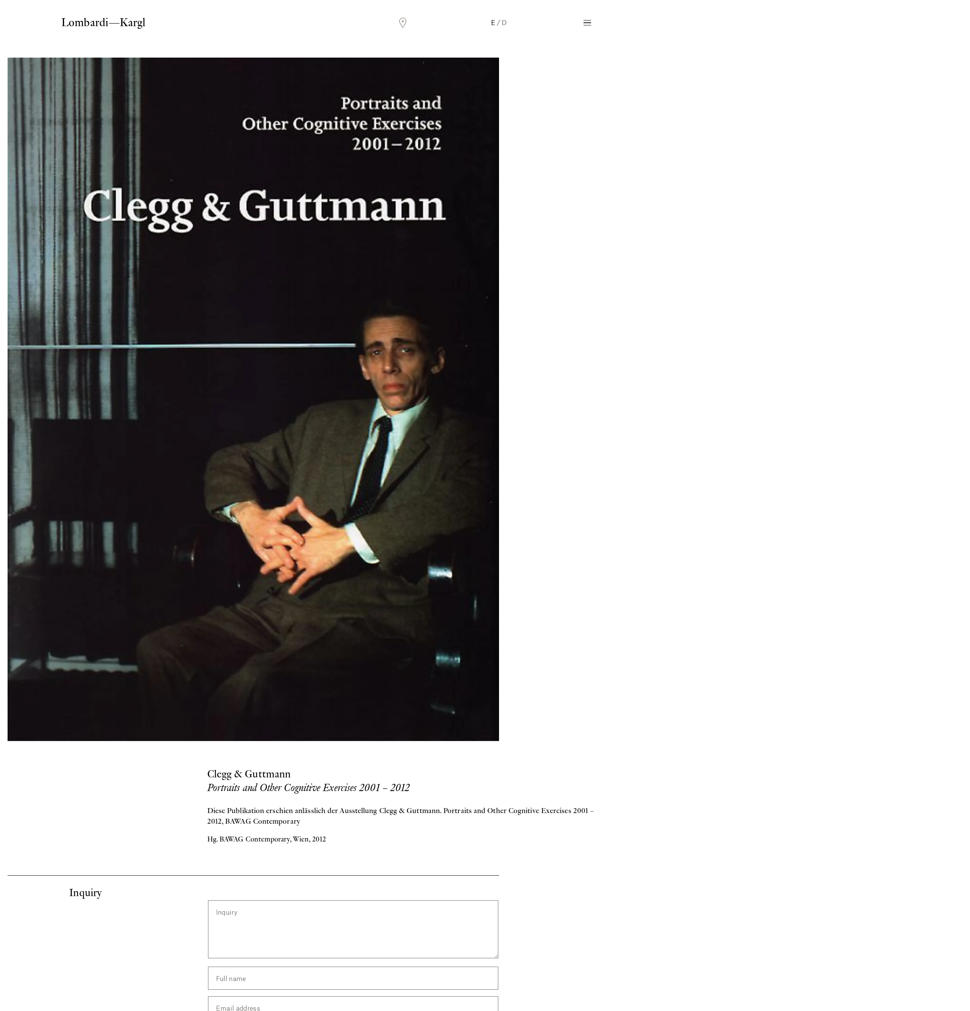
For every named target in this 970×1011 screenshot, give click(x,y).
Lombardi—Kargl (103, 22)
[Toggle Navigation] (587, 22)
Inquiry (226, 911)
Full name (231, 978)
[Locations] (403, 23)
